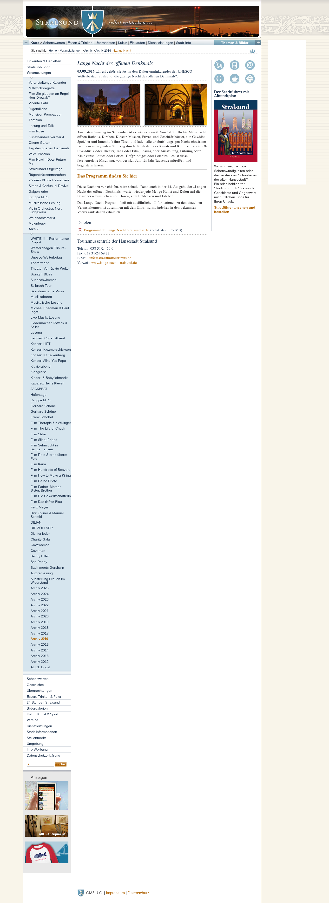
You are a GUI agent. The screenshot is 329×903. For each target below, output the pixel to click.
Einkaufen (137, 43)
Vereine (32, 720)
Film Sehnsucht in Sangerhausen (44, 447)
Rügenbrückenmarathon (47, 175)
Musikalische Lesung (44, 203)
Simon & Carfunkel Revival (49, 186)
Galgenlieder (38, 191)
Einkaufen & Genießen (44, 61)
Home (53, 50)
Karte (35, 43)
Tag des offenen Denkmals (49, 148)
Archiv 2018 (40, 627)
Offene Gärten (40, 142)
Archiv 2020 (40, 616)
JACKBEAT (39, 389)
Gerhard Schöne (43, 406)
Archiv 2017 (40, 633)
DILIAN (36, 522)
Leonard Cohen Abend (48, 338)
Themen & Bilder (234, 43)
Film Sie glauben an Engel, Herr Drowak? (49, 95)
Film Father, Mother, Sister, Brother (46, 488)
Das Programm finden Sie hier (107, 175)
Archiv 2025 (40, 588)
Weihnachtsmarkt (42, 218)
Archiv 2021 (40, 611)
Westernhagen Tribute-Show (48, 249)
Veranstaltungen (70, 50)
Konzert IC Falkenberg (48, 355)
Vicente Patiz (38, 103)
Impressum (115, 893)
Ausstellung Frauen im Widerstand (48, 580)
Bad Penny (39, 562)
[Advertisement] (287, 112)
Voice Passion (39, 154)
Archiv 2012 (40, 662)
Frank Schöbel (42, 417)
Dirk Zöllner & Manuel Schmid (47, 515)
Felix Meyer (39, 507)
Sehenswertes (54, 43)
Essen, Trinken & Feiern (45, 696)
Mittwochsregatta (42, 88)
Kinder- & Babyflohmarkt (49, 378)
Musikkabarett (41, 297)
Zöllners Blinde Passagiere (49, 180)
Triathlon (35, 120)
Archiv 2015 (40, 644)
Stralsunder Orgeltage (45, 169)
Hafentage (38, 395)
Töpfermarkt (40, 263)
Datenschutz (138, 893)
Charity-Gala (40, 539)
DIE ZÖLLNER (42, 528)
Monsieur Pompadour (45, 114)
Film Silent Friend (44, 440)
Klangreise (39, 372)
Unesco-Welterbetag (46, 257)
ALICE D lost (40, 667)
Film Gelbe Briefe (44, 481)
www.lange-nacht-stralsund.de (114, 262)
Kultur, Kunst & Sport (42, 714)
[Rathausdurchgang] (176, 104)
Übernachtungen (39, 690)
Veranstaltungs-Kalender (47, 82)
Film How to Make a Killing (51, 475)
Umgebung (35, 744)
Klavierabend (41, 366)
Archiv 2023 (40, 599)
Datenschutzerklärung (43, 755)
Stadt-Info (183, 43)
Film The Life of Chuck (48, 428)
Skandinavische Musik (47, 291)
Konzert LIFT (41, 344)
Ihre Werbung (37, 749)
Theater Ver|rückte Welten (51, 268)
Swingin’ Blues (41, 274)
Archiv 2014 (40, 650)
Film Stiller (38, 434)
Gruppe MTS (38, 197)
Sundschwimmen (44, 280)
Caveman (38, 551)
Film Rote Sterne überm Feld (49, 456)
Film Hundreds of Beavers (50, 470)
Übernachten (105, 43)
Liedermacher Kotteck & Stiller (49, 324)
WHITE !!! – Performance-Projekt (50, 240)
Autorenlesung (42, 573)
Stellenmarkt (36, 738)
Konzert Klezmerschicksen (51, 349)
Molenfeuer (37, 223)
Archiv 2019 (40, 622)
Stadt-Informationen (42, 732)
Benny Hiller (40, 556)
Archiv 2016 (103, 50)
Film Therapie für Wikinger (51, 423)
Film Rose (36, 131)
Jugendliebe (38, 109)
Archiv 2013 (40, 656)
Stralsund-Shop (38, 67)
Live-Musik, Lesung (45, 317)
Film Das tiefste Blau (46, 502)
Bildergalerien (37, 708)
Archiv (88, 50)
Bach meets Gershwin (47, 567)
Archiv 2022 (40, 605)
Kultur (122, 43)
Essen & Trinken (80, 43)
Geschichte (35, 685)
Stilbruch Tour (41, 285)
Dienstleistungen (160, 43)
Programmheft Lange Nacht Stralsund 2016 (117, 229)
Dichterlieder (40, 533)
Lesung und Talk (41, 126)
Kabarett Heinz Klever (47, 383)
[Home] (142, 19)
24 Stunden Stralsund (43, 702)
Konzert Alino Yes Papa (48, 361)
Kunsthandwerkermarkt (46, 137)
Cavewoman (40, 545)
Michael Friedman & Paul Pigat (50, 310)
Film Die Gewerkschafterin (51, 496)
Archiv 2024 (40, 594)
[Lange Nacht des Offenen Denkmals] (109, 104)
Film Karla (38, 464)
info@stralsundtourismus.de (110, 257)
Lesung (36, 332)
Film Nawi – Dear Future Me (47, 161)
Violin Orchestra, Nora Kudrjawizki (45, 210)
